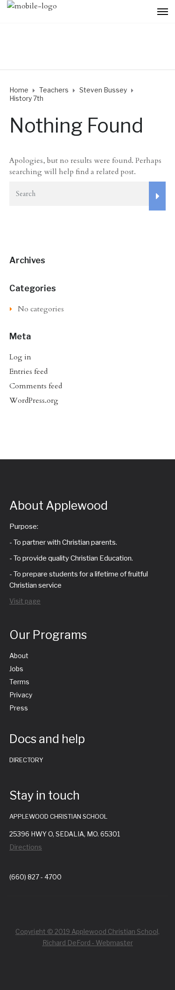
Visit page (25, 601)
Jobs (16, 669)
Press (18, 708)
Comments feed (35, 386)
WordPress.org (33, 400)
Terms (19, 682)
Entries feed (28, 371)
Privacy (20, 695)
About (18, 656)
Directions (25, 847)
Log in (20, 357)
